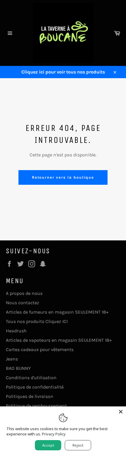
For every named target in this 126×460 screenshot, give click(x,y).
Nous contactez (22, 302)
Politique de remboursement (36, 405)
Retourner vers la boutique (63, 177)
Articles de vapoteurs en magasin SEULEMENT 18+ (59, 340)
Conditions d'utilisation (31, 377)
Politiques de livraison (29, 396)
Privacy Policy (54, 434)
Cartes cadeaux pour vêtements (40, 349)
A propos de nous (24, 293)
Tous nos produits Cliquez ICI (37, 321)
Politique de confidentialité (35, 387)
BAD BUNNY (18, 368)
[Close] (121, 412)
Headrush (16, 331)
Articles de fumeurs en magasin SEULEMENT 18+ (57, 312)
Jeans (12, 359)
